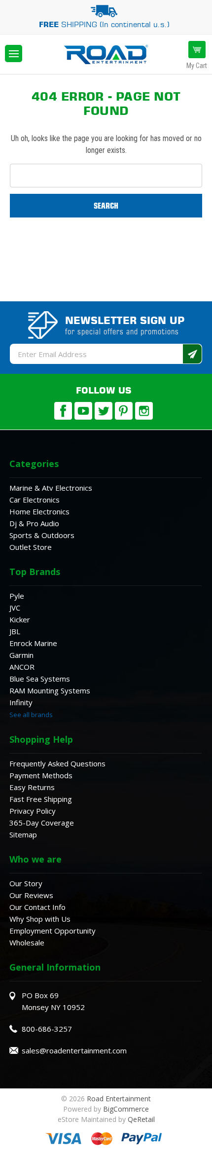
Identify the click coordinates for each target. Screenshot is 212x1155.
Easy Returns (32, 787)
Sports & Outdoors (41, 535)
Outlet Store (30, 547)
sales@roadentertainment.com (74, 1050)
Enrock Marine (33, 643)
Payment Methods (40, 775)
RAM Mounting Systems (49, 690)
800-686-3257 (47, 1029)
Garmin (21, 655)
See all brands (31, 714)
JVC (14, 608)
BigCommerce (126, 1109)
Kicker (19, 619)
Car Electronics (34, 500)
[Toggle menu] (13, 53)
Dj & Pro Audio (34, 523)
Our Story (25, 883)
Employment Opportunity (52, 931)
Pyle (16, 596)
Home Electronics (39, 511)
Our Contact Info (37, 907)
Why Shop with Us (40, 919)
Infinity (21, 702)
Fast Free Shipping (40, 799)
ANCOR (22, 667)
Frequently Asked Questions (57, 763)
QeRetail (141, 1119)
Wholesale (26, 942)
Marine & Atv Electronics (50, 488)
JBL (14, 631)
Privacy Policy (32, 811)
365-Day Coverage (41, 823)
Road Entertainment (119, 1098)
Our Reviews (31, 895)
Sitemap (23, 834)
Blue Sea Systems (39, 679)
